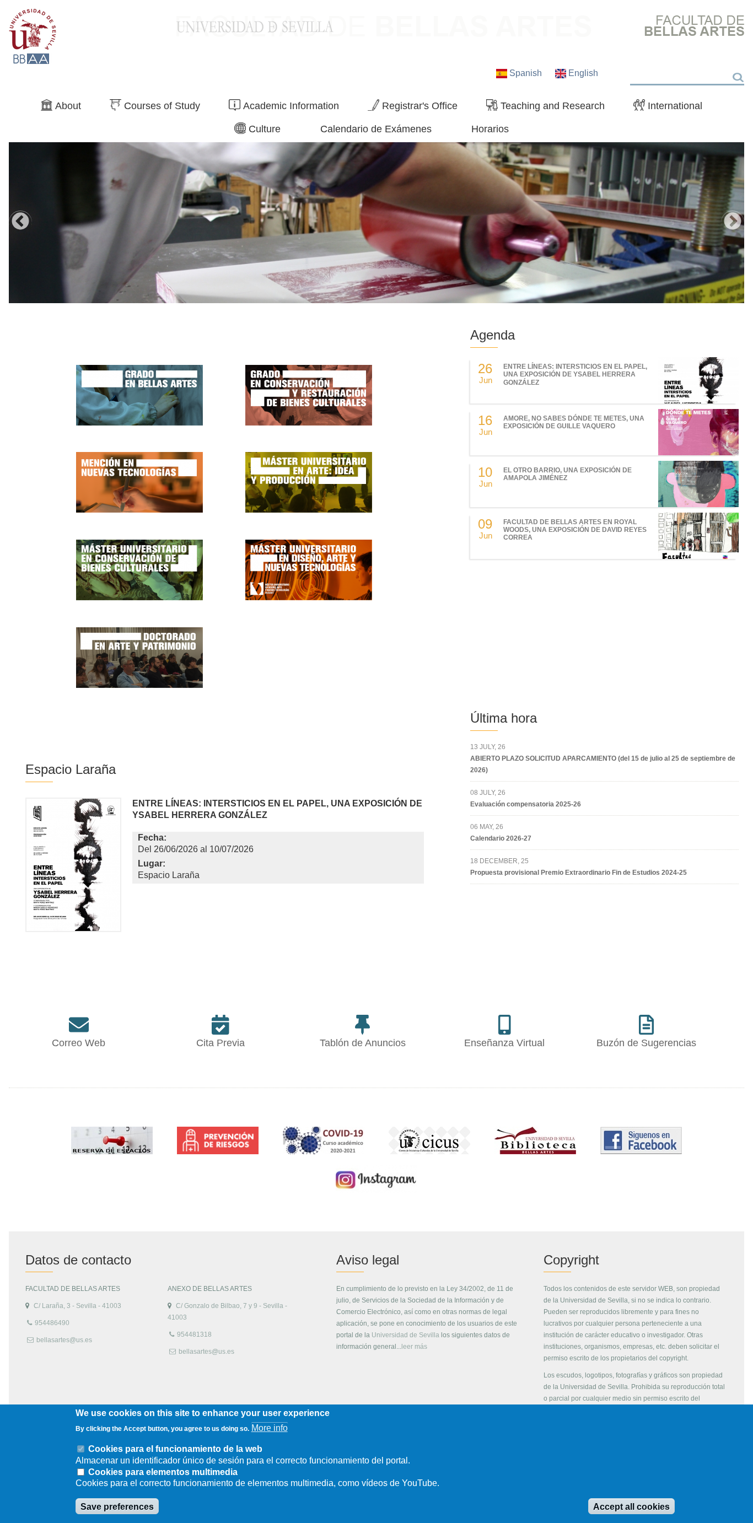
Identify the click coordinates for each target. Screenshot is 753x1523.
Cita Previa (220, 1042)
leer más (414, 1346)
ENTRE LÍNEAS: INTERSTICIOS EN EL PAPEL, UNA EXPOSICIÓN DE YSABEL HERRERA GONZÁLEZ (575, 374)
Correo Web (78, 1042)
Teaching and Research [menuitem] (550, 108)
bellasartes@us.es (64, 1340)
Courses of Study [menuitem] (159, 108)
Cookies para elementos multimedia (163, 1472)
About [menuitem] (65, 108)
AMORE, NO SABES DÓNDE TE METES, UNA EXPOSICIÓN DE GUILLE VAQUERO (573, 422)
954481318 (194, 1334)
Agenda (492, 334)
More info (269, 1428)
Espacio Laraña (70, 769)
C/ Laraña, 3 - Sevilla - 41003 (77, 1306)
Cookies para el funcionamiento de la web (175, 1448)
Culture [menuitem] (262, 131)
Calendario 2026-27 (500, 838)
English (582, 73)
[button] (73, 867)
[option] (376, 222)
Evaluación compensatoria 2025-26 (525, 804)
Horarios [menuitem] (490, 128)
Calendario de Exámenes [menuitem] (376, 128)
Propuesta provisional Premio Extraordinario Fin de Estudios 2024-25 (578, 872)
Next (732, 222)
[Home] (33, 36)
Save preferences (117, 1506)
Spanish (525, 73)
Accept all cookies (631, 1506)
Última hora (503, 718)
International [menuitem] (672, 108)
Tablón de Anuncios (363, 1042)
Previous (20, 222)
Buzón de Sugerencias (646, 1042)
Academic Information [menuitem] (288, 108)
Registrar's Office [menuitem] (417, 108)
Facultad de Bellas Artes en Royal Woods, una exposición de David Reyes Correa (575, 530)
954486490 (52, 1323)
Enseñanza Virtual (504, 1042)
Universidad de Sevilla (405, 1335)
